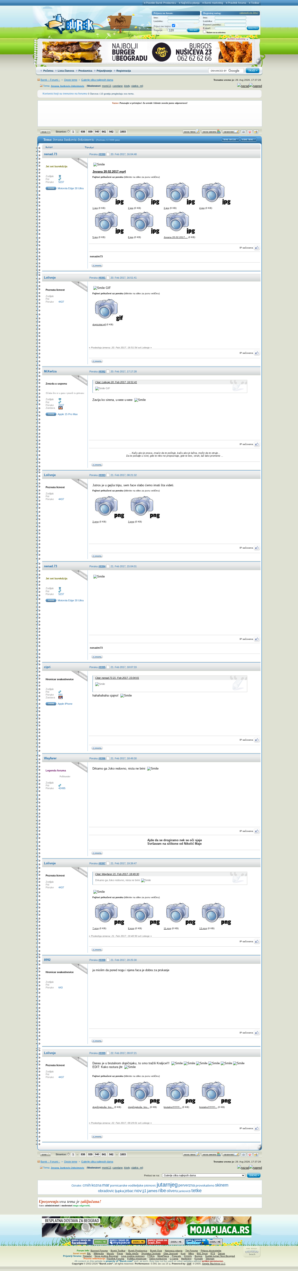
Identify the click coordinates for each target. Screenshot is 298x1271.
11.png (167, 928)
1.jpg (95, 208)
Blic (89, 1253)
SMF (189, 1263)
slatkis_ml (136, 85)
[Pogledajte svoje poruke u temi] (256, 133)
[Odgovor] (231, 133)
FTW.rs (151, 1256)
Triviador (87, 1256)
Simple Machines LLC (213, 1263)
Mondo (110, 1253)
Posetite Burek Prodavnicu (161, 2)
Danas (221, 1253)
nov (138, 1190)
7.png (95, 928)
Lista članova (66, 70)
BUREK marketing (236, 39)
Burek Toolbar (118, 1250)
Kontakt (198, 1258)
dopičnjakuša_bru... (103, 1107)
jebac (129, 1191)
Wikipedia (99, 1253)
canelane (117, 85)
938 (83, 131)
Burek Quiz (156, 1250)
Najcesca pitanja (174, 1250)
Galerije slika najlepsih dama (97, 79)
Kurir (183, 1253)
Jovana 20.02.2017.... (176, 237)
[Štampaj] (243, 133)
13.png (203, 928)
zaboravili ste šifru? (249, 13)
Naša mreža (132, 1253)
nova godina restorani (133, 1256)
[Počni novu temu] (191, 133)
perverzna (186, 1185)
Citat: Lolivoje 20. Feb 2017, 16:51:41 (116, 382)
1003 (123, 131)
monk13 (106, 85)
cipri (47, 667)
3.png (131, 521)
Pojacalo (176, 1256)
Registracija (123, 70)
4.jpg (202, 208)
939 (90, 131)
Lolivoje (50, 277)
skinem (221, 1185)
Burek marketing (213, 2)
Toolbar (255, 2)
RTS (212, 1253)
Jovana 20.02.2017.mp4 (109, 171)
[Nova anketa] (211, 133)
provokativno (205, 1185)
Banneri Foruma (99, 1250)
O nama (174, 1258)
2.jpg (130, 208)
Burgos (198, 1256)
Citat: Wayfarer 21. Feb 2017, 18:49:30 (117, 874)
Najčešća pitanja (190, 2)
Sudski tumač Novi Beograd (220, 1256)
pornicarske (118, 1185)
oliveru (172, 1191)
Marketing (186, 1258)
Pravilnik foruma (237, 2)
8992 (47, 960)
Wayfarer (50, 758)
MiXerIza (50, 371)
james (152, 1191)
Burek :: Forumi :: (50, 79)
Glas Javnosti (170, 1253)
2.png (95, 521)
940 (97, 131)
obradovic (106, 1191)
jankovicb (185, 1191)
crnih (87, 1185)
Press (120, 1253)
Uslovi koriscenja (158, 1258)
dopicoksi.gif (99, 324)
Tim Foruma (191, 1250)
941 (104, 131)
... (77, 131)
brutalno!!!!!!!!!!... (173, 1107)
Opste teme (70, 79)
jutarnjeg (167, 1184)
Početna (48, 70)
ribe (162, 1190)
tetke (196, 1190)
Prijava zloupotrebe (211, 1250)
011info (188, 1256)
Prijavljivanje (104, 70)
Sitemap (210, 1258)
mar (105, 1185)
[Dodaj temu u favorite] (249, 133)
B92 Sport (202, 1253)
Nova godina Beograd (106, 1256)
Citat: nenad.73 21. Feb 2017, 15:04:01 (117, 677)
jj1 (144, 1191)
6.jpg (130, 237)
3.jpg (166, 208)
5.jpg (95, 237)
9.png (131, 928)
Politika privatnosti (136, 1258)
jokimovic (150, 1185)
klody (127, 85)
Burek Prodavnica (137, 1250)
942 (111, 131)
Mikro (191, 1253)
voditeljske (135, 1185)
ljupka (119, 1191)
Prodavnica (85, 70)
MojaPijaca (163, 1256)
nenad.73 (50, 154)
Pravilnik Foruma (115, 1258)
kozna (96, 1185)
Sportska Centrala (151, 1253)
